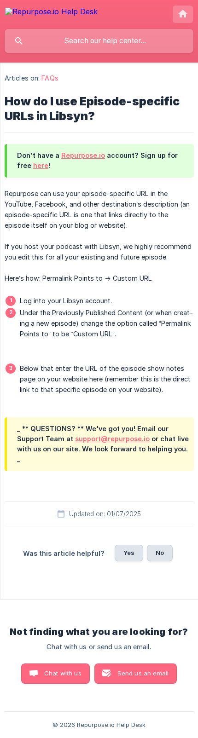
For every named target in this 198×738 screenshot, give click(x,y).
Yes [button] (128, 552)
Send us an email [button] (143, 673)
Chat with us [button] (63, 673)
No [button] (160, 552)
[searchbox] (99, 41)
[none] (51, 13)
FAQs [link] (49, 78)
